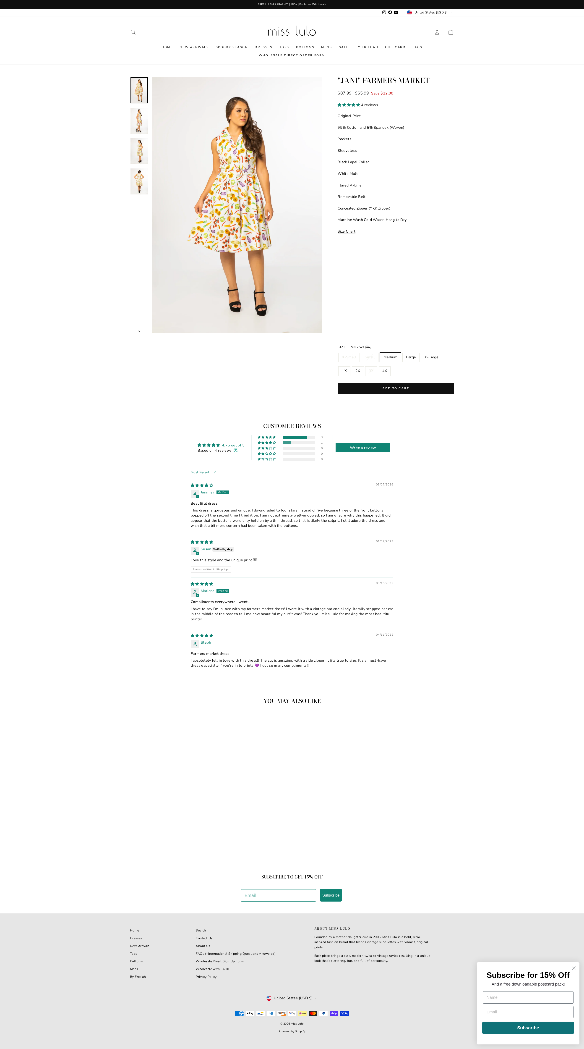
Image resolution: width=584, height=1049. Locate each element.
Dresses (263, 47)
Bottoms (305, 47)
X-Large (431, 357)
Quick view (169, 826)
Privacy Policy (206, 977)
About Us (203, 946)
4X (384, 370)
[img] (202, 485)
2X (357, 370)
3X (371, 370)
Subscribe (330, 895)
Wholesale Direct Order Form (292, 55)
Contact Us (204, 938)
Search (201, 930)
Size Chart (346, 231)
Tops (284, 47)
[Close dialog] (574, 968)
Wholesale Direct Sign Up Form (220, 961)
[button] (349, 105)
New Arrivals (194, 47)
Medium (390, 357)
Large (411, 357)
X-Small (349, 357)
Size (351, 347)
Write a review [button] (363, 447)
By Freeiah (138, 977)
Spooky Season (232, 47)
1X (344, 370)
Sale (344, 47)
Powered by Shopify (292, 1031)
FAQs (417, 47)
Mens (326, 47)
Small (370, 357)
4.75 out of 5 (233, 445)
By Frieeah (366, 47)
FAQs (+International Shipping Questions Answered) (235, 954)
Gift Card (395, 47)
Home (167, 47)
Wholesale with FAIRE (213, 969)
